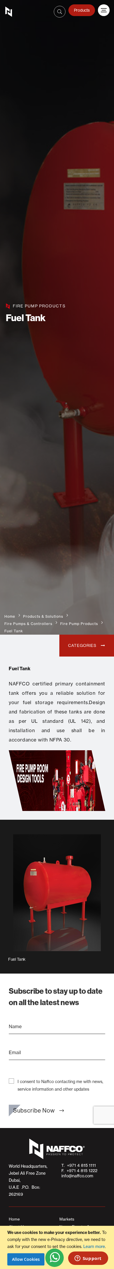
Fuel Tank (17, 959)
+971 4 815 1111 (80, 1165)
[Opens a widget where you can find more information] (88, 1258)
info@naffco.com (77, 1176)
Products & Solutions (43, 616)
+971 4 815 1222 (80, 1170)
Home (9, 616)
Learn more (94, 1246)
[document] (57, 1247)
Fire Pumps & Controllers (28, 624)
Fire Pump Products (79, 624)
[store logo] (10, 12)
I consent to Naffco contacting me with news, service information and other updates (60, 1085)
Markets (66, 1219)
